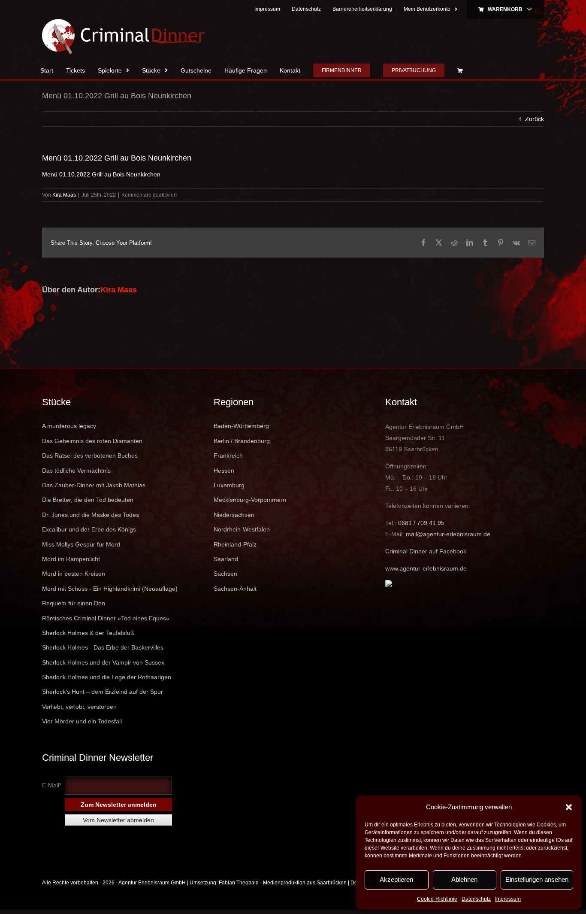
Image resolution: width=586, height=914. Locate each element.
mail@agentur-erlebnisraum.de (448, 534)
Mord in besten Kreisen (73, 573)
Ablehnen (464, 879)
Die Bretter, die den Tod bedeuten (87, 499)
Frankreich (228, 455)
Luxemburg (229, 485)
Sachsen (225, 573)
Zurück (534, 118)
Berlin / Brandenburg (242, 440)
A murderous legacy (69, 425)
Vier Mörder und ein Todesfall (82, 721)
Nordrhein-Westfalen (242, 529)
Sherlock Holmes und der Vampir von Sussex (103, 662)
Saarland (226, 559)
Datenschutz (476, 899)
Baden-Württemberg (241, 425)
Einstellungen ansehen (536, 879)
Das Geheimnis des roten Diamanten (92, 440)
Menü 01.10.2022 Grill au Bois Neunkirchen (101, 174)
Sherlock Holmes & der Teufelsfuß (88, 632)
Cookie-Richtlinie (437, 899)
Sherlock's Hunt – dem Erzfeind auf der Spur (102, 691)
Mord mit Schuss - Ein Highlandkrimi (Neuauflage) (110, 588)
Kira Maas (64, 195)
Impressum (508, 899)
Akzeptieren (396, 879)
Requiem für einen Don (73, 603)
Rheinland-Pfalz (235, 544)
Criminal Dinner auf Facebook (425, 551)
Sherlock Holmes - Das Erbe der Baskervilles (102, 647)
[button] (569, 807)
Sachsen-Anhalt (235, 588)
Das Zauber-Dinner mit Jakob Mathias (93, 485)
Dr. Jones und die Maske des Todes (90, 514)
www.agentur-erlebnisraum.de (426, 568)
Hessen (224, 470)
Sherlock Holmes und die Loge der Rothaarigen (106, 677)
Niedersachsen (234, 514)
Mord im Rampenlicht (71, 559)
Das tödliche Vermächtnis (76, 470)
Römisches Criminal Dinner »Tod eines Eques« (105, 618)
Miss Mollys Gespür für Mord (81, 544)
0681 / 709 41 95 (421, 522)
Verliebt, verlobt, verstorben (79, 706)
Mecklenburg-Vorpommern (250, 499)
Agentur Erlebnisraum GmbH (152, 883)
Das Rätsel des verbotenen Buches (90, 455)
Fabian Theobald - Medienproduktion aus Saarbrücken (283, 883)
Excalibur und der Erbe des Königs (89, 529)
